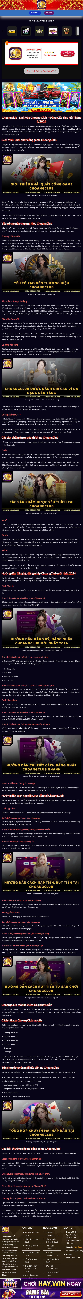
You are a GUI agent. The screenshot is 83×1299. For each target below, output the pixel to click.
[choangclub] (41, 5)
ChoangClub (75, 129)
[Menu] (3, 4)
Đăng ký (35, 605)
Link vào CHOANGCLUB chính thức (67, 53)
